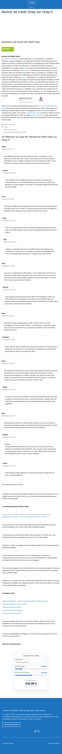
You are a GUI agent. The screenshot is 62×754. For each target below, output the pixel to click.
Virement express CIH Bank (11, 607)
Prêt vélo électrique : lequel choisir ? (14, 604)
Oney (42, 91)
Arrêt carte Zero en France (11, 613)
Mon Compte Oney (37, 115)
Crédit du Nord (45, 514)
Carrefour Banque (19, 514)
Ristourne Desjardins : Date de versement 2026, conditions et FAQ (24, 601)
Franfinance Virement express (12, 610)
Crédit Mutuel (6, 517)
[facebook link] (38, 731)
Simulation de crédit (11, 724)
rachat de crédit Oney (11, 59)
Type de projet (19, 659)
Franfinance (22, 517)
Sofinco (44, 517)
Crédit (32, 2)
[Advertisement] (15, 27)
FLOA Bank (15, 517)
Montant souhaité (20, 666)
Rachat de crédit (9, 124)
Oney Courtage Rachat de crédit (15, 132)
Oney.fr (23, 77)
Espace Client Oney (33, 113)
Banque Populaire (7, 514)
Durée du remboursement (22, 672)
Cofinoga (33, 514)
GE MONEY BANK (32, 517)
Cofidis (28, 514)
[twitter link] (35, 731)
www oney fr (24, 70)
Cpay (38, 514)
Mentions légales (54, 743)
